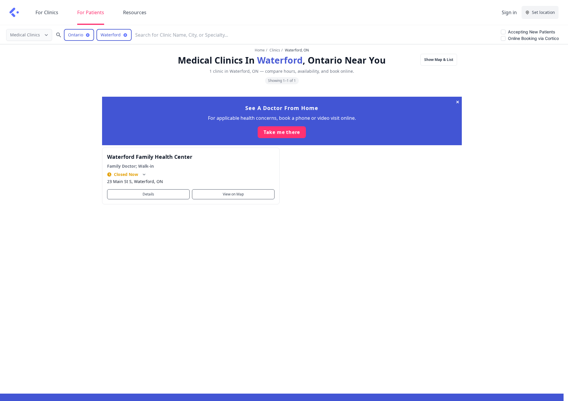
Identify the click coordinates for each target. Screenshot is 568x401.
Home (260, 50)
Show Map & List (438, 59)
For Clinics (47, 12)
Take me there (282, 132)
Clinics (275, 50)
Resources (134, 12)
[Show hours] (144, 174)
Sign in (509, 12)
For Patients (90, 12)
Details (148, 194)
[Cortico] (14, 12)
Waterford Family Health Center (149, 156)
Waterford (280, 60)
